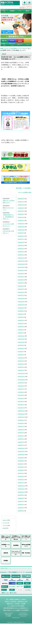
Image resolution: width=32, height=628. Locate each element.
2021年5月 (21, 395)
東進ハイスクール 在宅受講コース (10, 48)
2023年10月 (21, 304)
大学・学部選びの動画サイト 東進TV (16, 599)
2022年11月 (21, 339)
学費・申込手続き (26, 552)
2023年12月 (21, 298)
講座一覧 (4, 40)
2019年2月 (21, 479)
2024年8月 (21, 273)
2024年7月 (21, 276)
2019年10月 (21, 454)
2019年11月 (21, 451)
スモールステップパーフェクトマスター (16, 553)
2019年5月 (21, 470)
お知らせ (5, 520)
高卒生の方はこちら (12, 44)
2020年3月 (21, 439)
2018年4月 (21, 510)
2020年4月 (21, 436)
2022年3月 (21, 364)
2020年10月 (21, 417)
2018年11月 (21, 489)
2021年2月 (21, 404)
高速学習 (6, 552)
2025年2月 (21, 254)
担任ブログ (19, 44)
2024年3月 (21, 289)
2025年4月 (21, 248)
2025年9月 (21, 233)
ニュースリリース (16, 617)
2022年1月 (21, 370)
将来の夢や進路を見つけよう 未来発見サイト (16, 608)
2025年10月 (21, 229)
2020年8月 (21, 423)
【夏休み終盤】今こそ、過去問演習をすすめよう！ (8, 216)
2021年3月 (21, 401)
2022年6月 (21, 354)
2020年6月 (21, 429)
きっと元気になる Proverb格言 (16, 606)
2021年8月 (21, 386)
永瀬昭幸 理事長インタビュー (6, 568)
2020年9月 (21, 420)
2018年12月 (21, 485)
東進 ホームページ (25, 4)
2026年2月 (21, 217)
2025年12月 (21, 223)
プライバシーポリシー (23, 614)
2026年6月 (21, 205)
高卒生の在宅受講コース (26, 545)
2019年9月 (21, 457)
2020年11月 (21, 414)
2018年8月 (21, 498)
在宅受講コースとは (4, 11)
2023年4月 (21, 323)
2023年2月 (21, 329)
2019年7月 (21, 464)
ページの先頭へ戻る (25, 192)
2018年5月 (21, 507)
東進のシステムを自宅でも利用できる (5, 537)
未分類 (4, 528)
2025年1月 (21, 258)
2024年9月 (21, 270)
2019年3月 (21, 476)
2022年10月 (21, 342)
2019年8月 (21, 460)
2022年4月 (21, 361)
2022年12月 (21, 336)
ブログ (19, 10)
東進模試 (6, 560)
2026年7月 (21, 201)
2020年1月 (21, 445)
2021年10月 (21, 379)
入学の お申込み (28, 40)
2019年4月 (21, 473)
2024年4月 (21, 286)
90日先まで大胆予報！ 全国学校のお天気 (16, 601)
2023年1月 (21, 332)
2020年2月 (21, 442)
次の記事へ (27, 188)
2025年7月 (21, 239)
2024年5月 (21, 283)
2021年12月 (21, 373)
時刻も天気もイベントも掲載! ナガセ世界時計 (16, 610)
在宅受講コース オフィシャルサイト (7, 4)
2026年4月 (21, 211)
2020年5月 (21, 432)
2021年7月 (21, 389)
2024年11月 (21, 264)
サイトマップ (17, 568)
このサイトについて (8, 613)
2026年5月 (21, 208)
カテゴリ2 (5, 522)
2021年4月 (21, 398)
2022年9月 (21, 345)
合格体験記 (12, 10)
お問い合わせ (8, 614)
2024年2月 (21, 292)
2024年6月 (21, 279)
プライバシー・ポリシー (26, 568)
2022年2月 (21, 367)
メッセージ (27, 44)
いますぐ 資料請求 (20, 40)
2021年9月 (21, 382)
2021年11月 (21, 376)
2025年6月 (21, 242)
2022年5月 (21, 357)
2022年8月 (21, 348)
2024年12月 (21, 261)
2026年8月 (21, 198)
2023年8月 (21, 311)
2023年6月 (21, 317)
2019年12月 (21, 448)
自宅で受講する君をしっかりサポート (26, 537)
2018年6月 (21, 504)
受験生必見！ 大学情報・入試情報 (16, 603)
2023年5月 (21, 320)
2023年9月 (21, 307)
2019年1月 (21, 482)
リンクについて (23, 613)
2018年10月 (21, 492)
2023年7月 (21, 314)
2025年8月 (21, 236)
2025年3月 (21, 251)
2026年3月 (21, 214)
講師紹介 (28, 10)
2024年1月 (21, 295)
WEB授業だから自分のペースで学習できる (16, 537)
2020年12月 (21, 411)
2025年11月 (21, 226)
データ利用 (8, 615)
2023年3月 (21, 326)
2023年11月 (21, 301)
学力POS (12, 40)
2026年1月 (21, 220)
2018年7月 (21, 501)
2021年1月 (21, 407)
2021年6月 (21, 392)
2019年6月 (21, 467)
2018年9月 (21, 495)
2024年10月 (21, 267)
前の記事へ (19, 188)
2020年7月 (21, 426)
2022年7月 (21, 351)
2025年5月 (21, 245)
